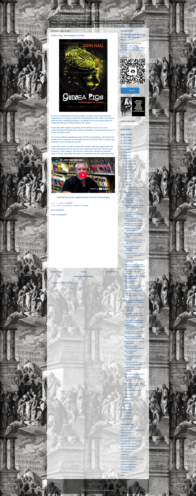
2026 (125, 137)
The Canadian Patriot (128, 443)
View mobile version (83, 276)
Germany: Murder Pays (133, 291)
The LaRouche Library (129, 449)
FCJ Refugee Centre (128, 462)
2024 (125, 143)
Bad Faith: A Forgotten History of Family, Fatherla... (133, 248)
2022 (125, 149)
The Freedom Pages (128, 467)
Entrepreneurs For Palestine (131, 441)
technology (84, 205)
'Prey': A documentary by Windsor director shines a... (134, 295)
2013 (125, 419)
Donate (132, 90)
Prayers (73, 26)
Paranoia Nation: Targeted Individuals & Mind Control (135, 265)
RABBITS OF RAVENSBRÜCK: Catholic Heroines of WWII (135, 327)
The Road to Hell (86, 26)
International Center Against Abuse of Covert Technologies (83, 197)
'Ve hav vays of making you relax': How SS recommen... (134, 309)
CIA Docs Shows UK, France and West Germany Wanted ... (135, 271)
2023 (125, 146)
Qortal (123, 475)
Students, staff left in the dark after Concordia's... (134, 363)
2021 (125, 152)
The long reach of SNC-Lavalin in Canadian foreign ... (133, 369)
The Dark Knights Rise (133, 390)
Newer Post (56, 272)
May (127, 182)
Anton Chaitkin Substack (129, 446)
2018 (125, 404)
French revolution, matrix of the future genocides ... (134, 287)
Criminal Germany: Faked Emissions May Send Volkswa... (134, 255)
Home (53, 22)
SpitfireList (124, 454)
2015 (125, 413)
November (129, 164)
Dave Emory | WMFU (116, 22)
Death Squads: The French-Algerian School (135, 277)
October (128, 167)
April (127, 185)
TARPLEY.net (125, 452)
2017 (125, 407)
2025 (125, 140)
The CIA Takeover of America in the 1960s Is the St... (134, 379)
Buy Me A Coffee (66, 22)
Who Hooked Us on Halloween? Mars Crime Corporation (134, 200)
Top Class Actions (127, 470)
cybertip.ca (125, 472)
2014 (125, 416)
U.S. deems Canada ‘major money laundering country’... (134, 385)
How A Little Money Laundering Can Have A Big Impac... (134, 214)
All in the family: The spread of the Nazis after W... (135, 188)
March (127, 394)
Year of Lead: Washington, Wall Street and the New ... (134, 302)
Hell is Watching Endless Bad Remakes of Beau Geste (133, 235)
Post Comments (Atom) (69, 283)
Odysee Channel (82, 22)
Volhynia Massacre (127, 433)
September (129, 170)
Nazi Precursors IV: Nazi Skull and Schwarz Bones (134, 337)
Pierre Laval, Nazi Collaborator (131, 282)
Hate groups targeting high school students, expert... (134, 321)
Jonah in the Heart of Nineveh (74, 10)
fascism (69, 205)
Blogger (111, 490)
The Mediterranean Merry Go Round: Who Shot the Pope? (133, 37)
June (127, 179)
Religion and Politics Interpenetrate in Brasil (134, 220)
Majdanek (124, 435)
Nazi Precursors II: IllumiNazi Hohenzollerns (134, 347)
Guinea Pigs (55, 128)
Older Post (110, 272)
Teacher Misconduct (58, 26)
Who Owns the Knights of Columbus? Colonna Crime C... (134, 358)
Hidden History (98, 22)
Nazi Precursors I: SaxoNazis (131, 352)
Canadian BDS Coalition (129, 438)
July (126, 176)
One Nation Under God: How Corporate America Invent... (134, 315)
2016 (125, 410)
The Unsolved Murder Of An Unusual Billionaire (135, 333)
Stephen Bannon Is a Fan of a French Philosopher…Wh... (135, 242)
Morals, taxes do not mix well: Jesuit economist (133, 224)
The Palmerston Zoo (135, 22)
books (59, 205)
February (128, 397)
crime (64, 205)
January (128, 400)
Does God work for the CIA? (135, 374)
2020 (125, 155)
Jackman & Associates (129, 464)
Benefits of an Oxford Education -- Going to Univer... (133, 194)
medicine (76, 205)
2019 (125, 158)
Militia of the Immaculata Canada (132, 430)
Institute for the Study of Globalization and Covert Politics (132, 458)
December (129, 161)
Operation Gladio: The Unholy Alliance (133, 229)
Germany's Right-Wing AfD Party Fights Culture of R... (134, 207)
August (127, 173)
